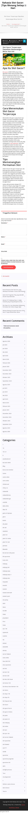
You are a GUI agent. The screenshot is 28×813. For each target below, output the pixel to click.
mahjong (5, 563)
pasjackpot (5, 618)
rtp (3, 639)
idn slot (5, 527)
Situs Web (4, 251)
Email (3, 244)
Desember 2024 (7, 413)
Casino (4, 473)
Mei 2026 (5, 352)
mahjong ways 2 (7, 574)
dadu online (6, 506)
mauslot (5, 585)
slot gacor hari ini (7, 708)
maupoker (5, 582)
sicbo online (6, 657)
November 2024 (7, 417)
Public (4, 625)
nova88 (5, 610)
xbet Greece (6, 787)
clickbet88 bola (7, 495)
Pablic (4, 614)
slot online (5, 726)
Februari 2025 (6, 406)
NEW (4, 603)
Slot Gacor (5, 704)
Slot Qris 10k (6, 733)
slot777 (5, 748)
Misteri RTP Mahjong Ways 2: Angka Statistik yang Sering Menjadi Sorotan (12, 300)
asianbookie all (6, 459)
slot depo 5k (6, 697)
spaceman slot (6, 762)
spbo (4, 766)
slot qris (5, 730)
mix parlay (5, 600)
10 (3, 448)
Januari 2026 (6, 366)
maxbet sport (6, 596)
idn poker (5, 524)
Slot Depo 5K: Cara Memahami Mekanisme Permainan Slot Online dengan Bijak (14, 306)
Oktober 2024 (6, 420)
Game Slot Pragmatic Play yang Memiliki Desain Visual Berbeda (13, 295)
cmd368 (5, 502)
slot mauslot (6, 276)
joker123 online (7, 538)
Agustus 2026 (6, 341)
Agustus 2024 (6, 428)
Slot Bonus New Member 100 (10, 686)
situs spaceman (7, 665)
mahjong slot (6, 567)
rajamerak (5, 632)
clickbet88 (5, 491)
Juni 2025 (5, 392)
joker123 (5, 535)
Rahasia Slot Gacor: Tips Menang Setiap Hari (13, 5)
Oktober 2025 (6, 377)
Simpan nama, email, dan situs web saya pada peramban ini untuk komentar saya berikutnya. (12, 261)
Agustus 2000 (6, 431)
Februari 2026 (6, 363)
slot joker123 (6, 719)
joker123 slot (6, 542)
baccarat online (7, 462)
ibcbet (4, 520)
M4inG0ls (5, 40)
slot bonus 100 (7, 683)
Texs (4, 773)
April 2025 (5, 399)
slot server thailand (8, 737)
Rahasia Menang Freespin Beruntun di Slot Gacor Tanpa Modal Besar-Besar (14, 311)
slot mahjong (6, 722)
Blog (4, 466)
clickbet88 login (7, 498)
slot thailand (6, 744)
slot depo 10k (6, 694)
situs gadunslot (14, 143)
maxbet (5, 589)
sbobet (4, 643)
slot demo (5, 690)
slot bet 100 (6, 672)
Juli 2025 (5, 388)
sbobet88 (5, 647)
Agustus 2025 (6, 384)
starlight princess (7, 769)
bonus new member (8, 470)
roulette (5, 636)
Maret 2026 (6, 359)
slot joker (5, 715)
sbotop (4, 650)
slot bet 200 (6, 675)
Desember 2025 (7, 370)
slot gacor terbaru (7, 712)
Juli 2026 (5, 345)
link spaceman (6, 556)
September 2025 (7, 381)
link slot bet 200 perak (8, 553)
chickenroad (6, 484)
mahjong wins (6, 578)
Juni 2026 (5, 348)
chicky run (5, 488)
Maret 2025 (6, 402)
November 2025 (7, 373)
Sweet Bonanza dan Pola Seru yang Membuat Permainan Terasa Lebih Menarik (14, 290)
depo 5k (5, 509)
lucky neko (5, 560)
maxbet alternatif (7, 592)
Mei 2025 (5, 395)
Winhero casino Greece (9, 784)
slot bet (5, 668)
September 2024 (7, 424)
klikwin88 (5, 549)
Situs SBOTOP (6, 661)
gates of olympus (7, 513)
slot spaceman (6, 740)
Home (8, 24)
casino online (6, 477)
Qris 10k (5, 628)
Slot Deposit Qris (7, 701)
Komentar (4, 223)
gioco (4, 516)
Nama (3, 237)
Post (4, 621)
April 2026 (5, 355)
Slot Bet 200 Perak (8, 679)
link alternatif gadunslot (11, 42)
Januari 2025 (6, 410)
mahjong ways (6, 571)
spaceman (5, 755)
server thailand (7, 654)
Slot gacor (5, 72)
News (4, 607)
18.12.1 (5, 451)
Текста (4, 791)
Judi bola (5, 545)
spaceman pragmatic (8, 759)
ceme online (6, 480)
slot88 (4, 751)
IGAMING (5, 531)
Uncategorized (16, 24)
